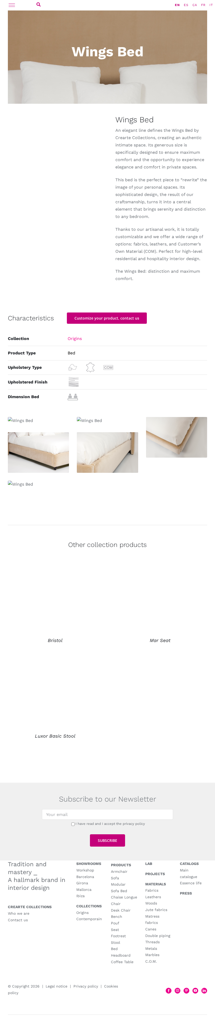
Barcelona (85, 877)
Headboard (121, 955)
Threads (152, 942)
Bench (116, 916)
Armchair (119, 871)
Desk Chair (121, 910)
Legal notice (56, 986)
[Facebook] (168, 991)
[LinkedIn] (204, 991)
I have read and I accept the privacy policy (110, 824)
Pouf (115, 923)
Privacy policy (85, 986)
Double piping (157, 936)
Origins (75, 338)
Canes (150, 929)
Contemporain (89, 919)
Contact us (18, 920)
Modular (118, 884)
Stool (115, 942)
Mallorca (84, 889)
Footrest (118, 936)
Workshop (85, 870)
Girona (82, 883)
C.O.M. (151, 961)
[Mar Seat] (160, 570)
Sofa (115, 878)
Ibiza (80, 896)
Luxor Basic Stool (55, 736)
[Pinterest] (186, 991)
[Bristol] (55, 570)
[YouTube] (195, 991)
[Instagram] (177, 991)
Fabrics (151, 890)
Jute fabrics (156, 910)
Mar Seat (160, 640)
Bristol (55, 640)
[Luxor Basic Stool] (55, 666)
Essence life (191, 883)
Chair (116, 904)
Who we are (18, 913)
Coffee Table (122, 962)
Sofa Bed (119, 891)
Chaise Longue (124, 897)
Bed (114, 949)
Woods (151, 903)
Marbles (152, 955)
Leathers (153, 897)
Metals (151, 948)
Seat (115, 930)
